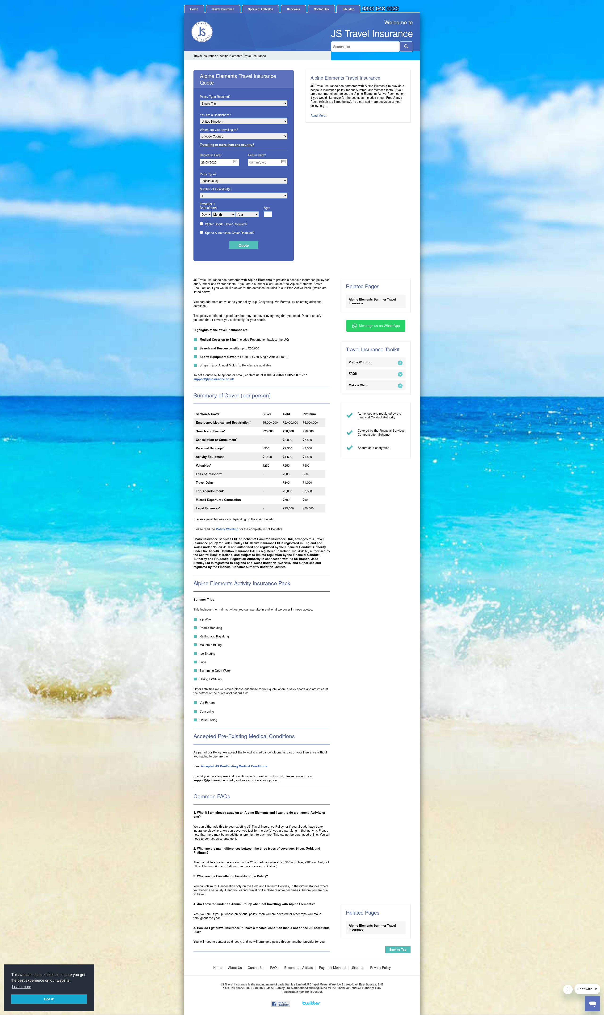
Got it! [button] (49, 999)
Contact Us (321, 9)
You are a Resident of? (215, 115)
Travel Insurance (223, 9)
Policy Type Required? (215, 97)
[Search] (406, 46)
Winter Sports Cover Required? (226, 224)
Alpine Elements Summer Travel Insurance (372, 301)
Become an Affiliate (298, 967)
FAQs (274, 967)
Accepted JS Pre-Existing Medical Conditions (234, 766)
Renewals (293, 9)
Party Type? (208, 174)
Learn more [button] (21, 987)
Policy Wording (227, 529)
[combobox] (365, 46)
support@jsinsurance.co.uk (213, 379)
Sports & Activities (260, 9)
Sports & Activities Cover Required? (229, 233)
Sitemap (358, 967)
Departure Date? (211, 155)
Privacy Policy (380, 967)
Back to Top (398, 949)
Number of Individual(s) (215, 189)
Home (194, 9)
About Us (235, 967)
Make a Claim (358, 385)
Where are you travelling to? (219, 130)
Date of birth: (209, 208)
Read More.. (318, 115)
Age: (267, 208)
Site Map (348, 9)
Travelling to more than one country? (227, 144)
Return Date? (257, 155)
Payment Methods (332, 967)
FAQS (353, 373)
